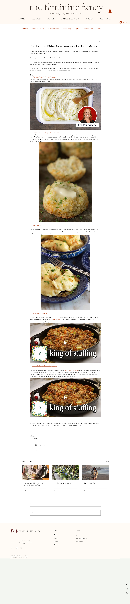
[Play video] (65, 343)
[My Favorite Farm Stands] (65, 472)
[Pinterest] (127, 593)
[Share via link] (45, 445)
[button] (110, 11)
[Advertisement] (57, 571)
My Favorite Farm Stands (62, 483)
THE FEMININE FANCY (29, 531)
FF (14, 531)
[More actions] (99, 41)
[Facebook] (127, 584)
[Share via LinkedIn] (40, 445)
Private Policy (79, 541)
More (99, 29)
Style (77, 29)
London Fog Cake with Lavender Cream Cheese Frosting (35, 484)
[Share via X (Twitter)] (36, 445)
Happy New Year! (90, 483)
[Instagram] (127, 589)
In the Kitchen (53, 29)
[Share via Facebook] (31, 445)
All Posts (25, 29)
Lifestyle (32, 436)
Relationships (88, 29)
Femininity (67, 29)
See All (107, 461)
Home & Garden (38, 29)
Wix (26, 557)
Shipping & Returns (81, 538)
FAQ (77, 535)
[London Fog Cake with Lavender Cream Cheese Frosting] (35, 472)
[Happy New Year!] (95, 472)
